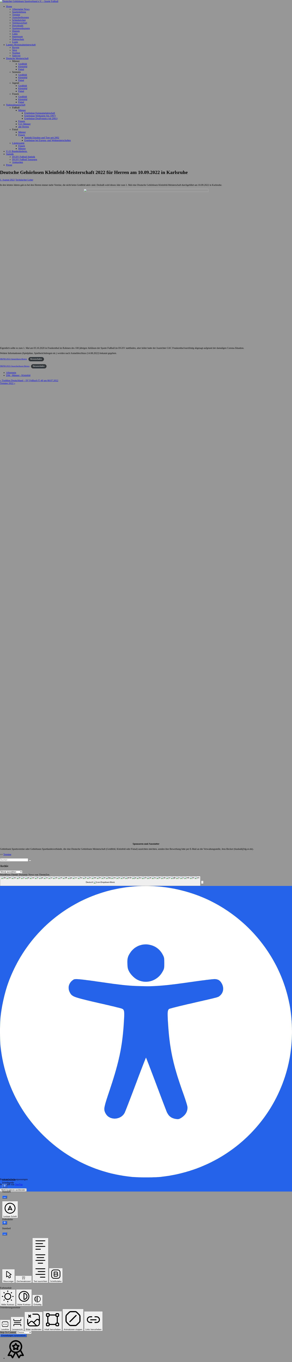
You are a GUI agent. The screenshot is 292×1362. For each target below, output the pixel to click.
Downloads (17, 25)
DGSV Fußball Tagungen (24, 159)
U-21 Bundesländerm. (16, 151)
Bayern (15, 47)
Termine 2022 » (7, 383)
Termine (16, 14)
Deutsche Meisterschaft (17, 58)
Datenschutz (18, 39)
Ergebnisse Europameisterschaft (39, 113)
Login (15, 42)
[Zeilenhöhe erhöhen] (4, 1223)
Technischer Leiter (24, 180)
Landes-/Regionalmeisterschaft (21, 44)
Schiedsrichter (19, 20)
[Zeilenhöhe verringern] (4, 1233)
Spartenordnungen (21, 28)
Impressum (17, 36)
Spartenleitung (19, 12)
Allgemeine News (21, 9)
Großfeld (22, 64)
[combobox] (100, 881)
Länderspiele (18, 143)
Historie (16, 31)
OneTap (19, 1184)
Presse (9, 165)
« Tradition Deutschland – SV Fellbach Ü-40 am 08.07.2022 (29, 380)
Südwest (16, 55)
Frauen (21, 121)
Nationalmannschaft (15, 105)
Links (15, 33)
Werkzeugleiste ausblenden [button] (13, 1190)
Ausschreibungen (20, 17)
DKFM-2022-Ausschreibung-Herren (15, 366)
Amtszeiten (17, 162)
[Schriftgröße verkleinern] (4, 1197)
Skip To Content (8, 1332)
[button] (202, 882)
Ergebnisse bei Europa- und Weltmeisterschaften (47, 140)
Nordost (16, 53)
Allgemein (11, 372)
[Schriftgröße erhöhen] (4, 1186)
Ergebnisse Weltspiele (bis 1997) (40, 115)
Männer (22, 110)
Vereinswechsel (19, 23)
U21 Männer (24, 124)
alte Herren (23, 126)
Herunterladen (36, 359)
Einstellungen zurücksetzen (13, 1335)
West (14, 50)
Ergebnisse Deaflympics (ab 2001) (40, 118)
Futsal (21, 69)
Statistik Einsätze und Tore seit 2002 (41, 137)
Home (9, 6)
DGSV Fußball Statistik (23, 156)
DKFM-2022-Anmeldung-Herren (13, 359)
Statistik (10, 154)
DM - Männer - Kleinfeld (18, 375)
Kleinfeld (22, 66)
